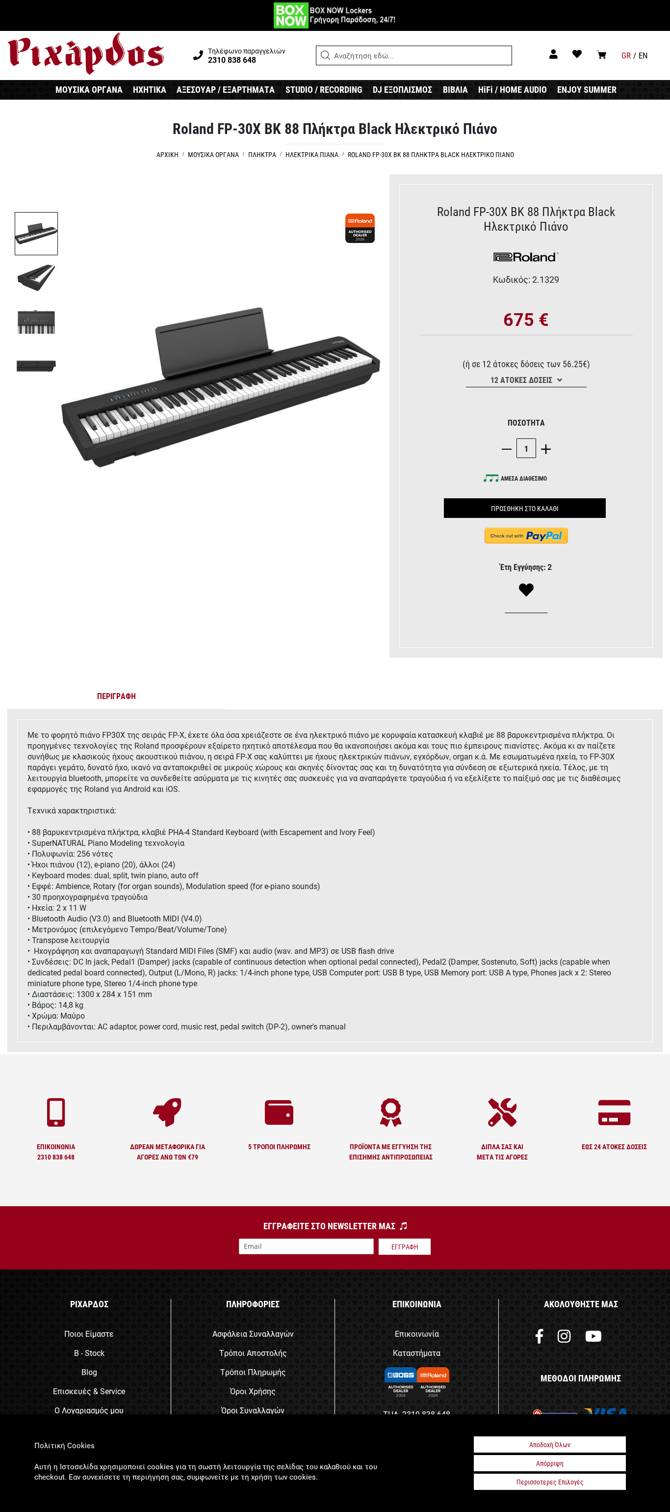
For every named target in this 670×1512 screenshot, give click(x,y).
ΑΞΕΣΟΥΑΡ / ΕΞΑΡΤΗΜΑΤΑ (226, 89)
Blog (89, 1372)
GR (626, 55)
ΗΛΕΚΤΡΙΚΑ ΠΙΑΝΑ (311, 154)
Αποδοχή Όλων (549, 1444)
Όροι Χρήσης (253, 1391)
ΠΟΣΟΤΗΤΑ (526, 422)
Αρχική (167, 154)
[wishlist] (577, 53)
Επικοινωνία (417, 1333)
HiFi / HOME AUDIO (512, 89)
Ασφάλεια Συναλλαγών (253, 1333)
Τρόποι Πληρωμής (253, 1372)
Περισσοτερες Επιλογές (550, 1481)
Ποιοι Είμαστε (89, 1333)
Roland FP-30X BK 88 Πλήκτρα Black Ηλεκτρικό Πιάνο (431, 154)
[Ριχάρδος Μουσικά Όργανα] (85, 54)
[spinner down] (509, 448)
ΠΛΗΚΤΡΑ (262, 154)
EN (643, 55)
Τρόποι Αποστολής (253, 1353)
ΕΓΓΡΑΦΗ (404, 1246)
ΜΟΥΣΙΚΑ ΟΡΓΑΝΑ (89, 89)
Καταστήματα (416, 1353)
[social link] (539, 1338)
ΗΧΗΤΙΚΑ (149, 89)
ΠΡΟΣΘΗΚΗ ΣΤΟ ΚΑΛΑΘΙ (525, 508)
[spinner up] (543, 448)
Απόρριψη (550, 1463)
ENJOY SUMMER (587, 89)
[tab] (116, 698)
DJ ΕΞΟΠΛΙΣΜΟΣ (402, 89)
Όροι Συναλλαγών (252, 1410)
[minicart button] (601, 54)
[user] (553, 53)
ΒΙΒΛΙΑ (455, 89)
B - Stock (89, 1353)
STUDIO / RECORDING (323, 89)
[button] (326, 55)
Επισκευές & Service (89, 1391)
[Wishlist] (526, 590)
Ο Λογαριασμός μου (89, 1410)
